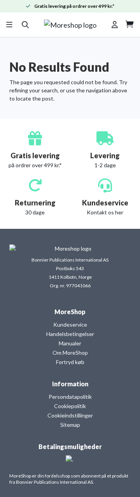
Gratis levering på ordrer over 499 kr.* (74, 6)
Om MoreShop (70, 352)
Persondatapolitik (70, 396)
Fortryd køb (70, 362)
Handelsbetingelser (70, 334)
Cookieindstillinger (70, 415)
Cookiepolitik (70, 406)
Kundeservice (70, 324)
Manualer (70, 343)
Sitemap (70, 424)
